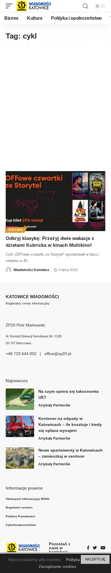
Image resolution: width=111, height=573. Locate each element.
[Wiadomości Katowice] (36, 6)
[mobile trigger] (10, 6)
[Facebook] (88, 548)
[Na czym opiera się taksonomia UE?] (20, 399)
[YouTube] (102, 548)
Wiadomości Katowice (31, 270)
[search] (85, 6)
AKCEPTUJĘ (95, 559)
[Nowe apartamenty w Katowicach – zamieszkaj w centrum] (20, 458)
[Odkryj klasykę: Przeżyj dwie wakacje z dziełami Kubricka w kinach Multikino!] (55, 201)
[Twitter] (95, 548)
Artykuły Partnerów (54, 405)
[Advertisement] (55, 107)
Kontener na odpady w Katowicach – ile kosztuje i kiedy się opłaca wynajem (70, 424)
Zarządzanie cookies (57, 566)
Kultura (16, 229)
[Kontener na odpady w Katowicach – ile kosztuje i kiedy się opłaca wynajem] (20, 426)
